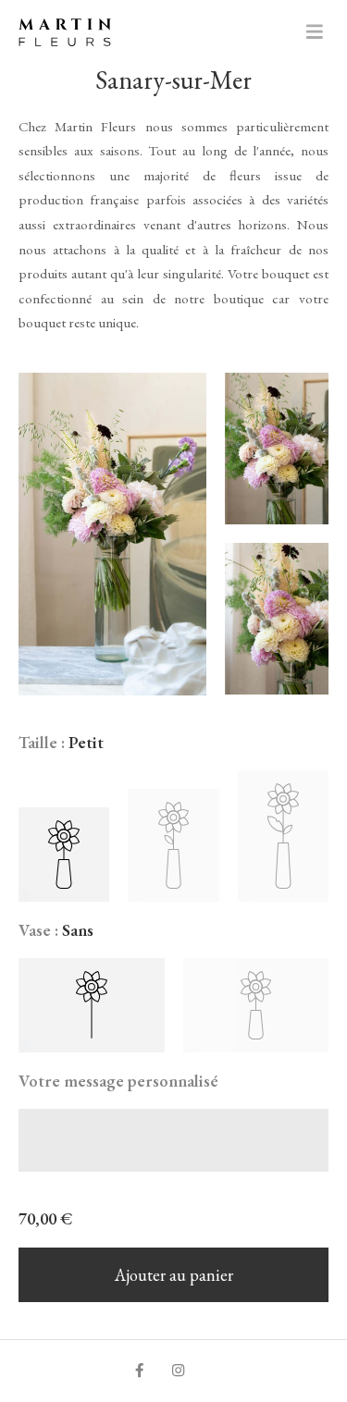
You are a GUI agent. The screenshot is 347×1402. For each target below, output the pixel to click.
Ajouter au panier (174, 1274)
